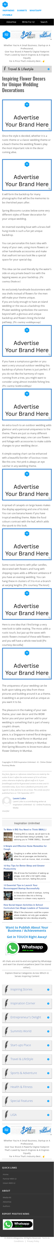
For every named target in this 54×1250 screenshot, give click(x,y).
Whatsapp (35, 10)
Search (44, 21)
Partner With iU (9, 1178)
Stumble (7, 14)
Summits (22, 10)
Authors (6, 1206)
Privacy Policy (33, 1241)
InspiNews (8, 10)
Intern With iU (9, 1183)
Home (5, 1174)
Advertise (11, 21)
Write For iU (28, 21)
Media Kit (7, 1197)
